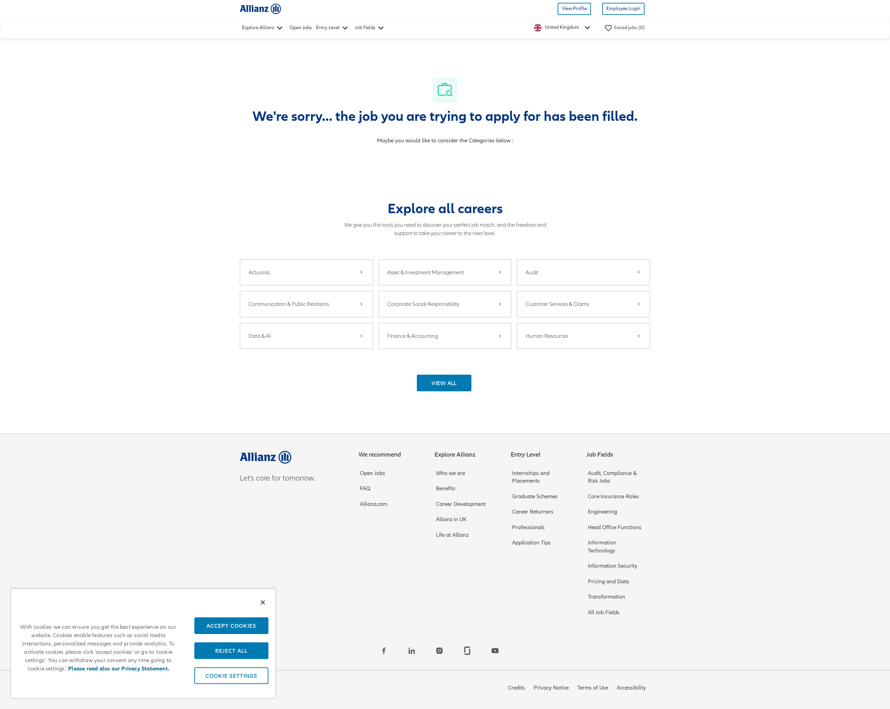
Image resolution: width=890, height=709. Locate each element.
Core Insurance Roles (613, 496)
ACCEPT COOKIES (231, 626)
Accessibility (631, 687)
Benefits (445, 488)
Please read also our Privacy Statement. (118, 668)
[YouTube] (495, 650)
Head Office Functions (614, 527)
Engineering (602, 511)
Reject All (231, 651)
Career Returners (532, 511)
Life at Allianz (452, 535)
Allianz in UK (451, 519)
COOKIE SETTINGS (231, 676)
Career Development (461, 504)
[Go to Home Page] (260, 8)
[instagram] (439, 650)
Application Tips (531, 542)
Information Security (612, 565)
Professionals (528, 527)
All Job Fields (604, 612)
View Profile (574, 8)
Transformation (606, 596)
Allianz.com (373, 504)
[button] (444, 383)
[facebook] (383, 650)
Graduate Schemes (535, 496)
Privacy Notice (551, 687)
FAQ (365, 488)
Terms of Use (592, 687)
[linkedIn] (411, 650)
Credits (516, 687)
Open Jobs (301, 28)
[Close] (262, 602)
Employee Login (623, 8)
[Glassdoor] (467, 650)
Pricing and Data (608, 581)
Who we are (450, 473)
